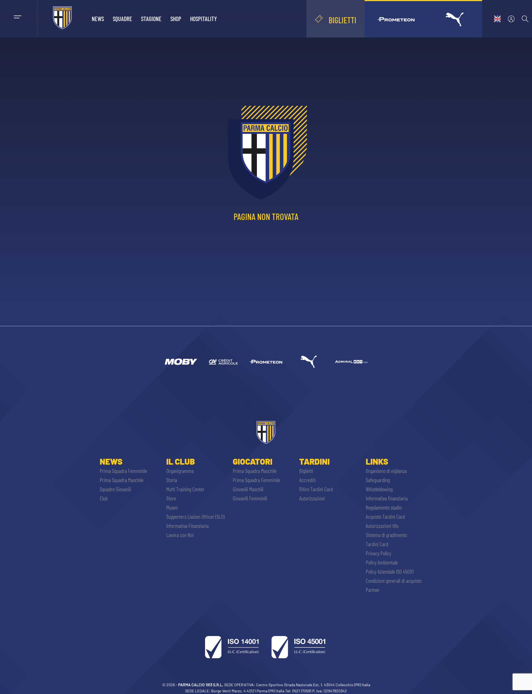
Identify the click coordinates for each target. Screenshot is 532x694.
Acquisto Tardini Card (385, 516)
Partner (373, 589)
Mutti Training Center (185, 489)
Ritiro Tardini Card (316, 489)
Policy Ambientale (382, 562)
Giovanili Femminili (250, 498)
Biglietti (306, 470)
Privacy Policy (378, 553)
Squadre (122, 18)
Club (104, 498)
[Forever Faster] (309, 362)
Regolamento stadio (384, 507)
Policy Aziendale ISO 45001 (390, 571)
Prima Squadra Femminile (123, 470)
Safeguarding (378, 480)
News (98, 18)
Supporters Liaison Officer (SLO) (195, 516)
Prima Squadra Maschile (122, 480)
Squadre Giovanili (115, 489)
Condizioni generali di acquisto (393, 580)
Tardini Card (377, 544)
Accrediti (307, 480)
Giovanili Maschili (248, 489)
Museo (172, 507)
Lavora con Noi (180, 534)
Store (171, 498)
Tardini (314, 461)
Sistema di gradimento (386, 534)
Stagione (151, 18)
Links (377, 461)
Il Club (180, 461)
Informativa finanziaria (387, 498)
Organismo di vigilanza (386, 470)
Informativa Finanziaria (187, 525)
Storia (171, 480)
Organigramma (180, 470)
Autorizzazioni (312, 498)
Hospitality (203, 18)
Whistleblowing (379, 489)
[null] (181, 362)
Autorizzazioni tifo (382, 525)
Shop (175, 18)
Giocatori (252, 461)
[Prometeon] (266, 362)
